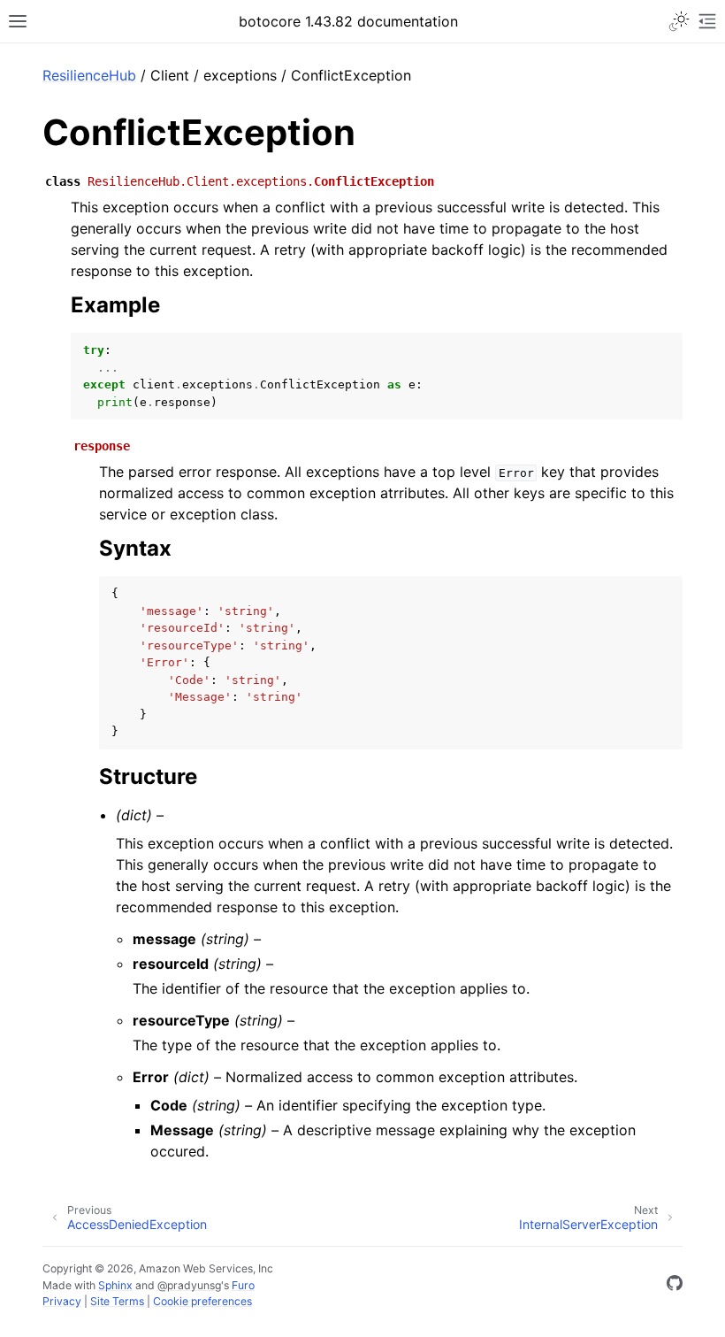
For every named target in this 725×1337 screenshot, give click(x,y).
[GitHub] (675, 1285)
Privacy (61, 1301)
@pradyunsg (189, 1285)
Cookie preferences (202, 1301)
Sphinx (115, 1285)
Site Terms (117, 1301)
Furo (243, 1285)
